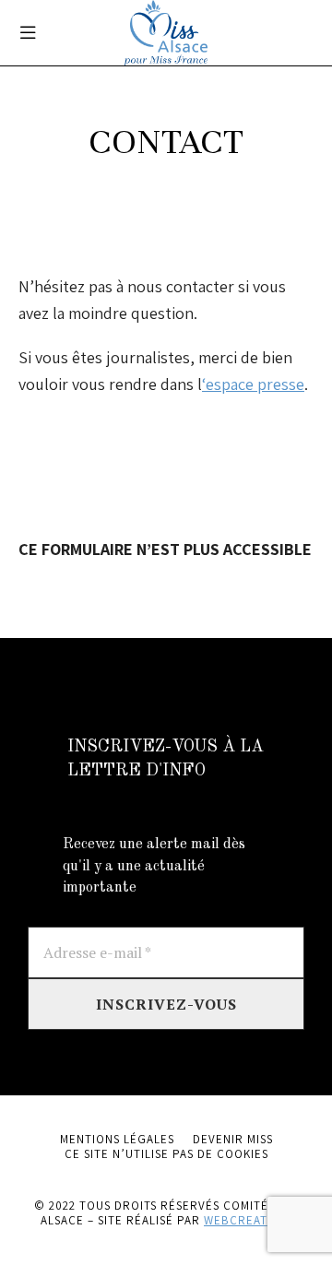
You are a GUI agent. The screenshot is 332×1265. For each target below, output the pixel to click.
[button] (27, 32)
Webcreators (247, 1220)
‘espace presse (253, 384)
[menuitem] (117, 1139)
